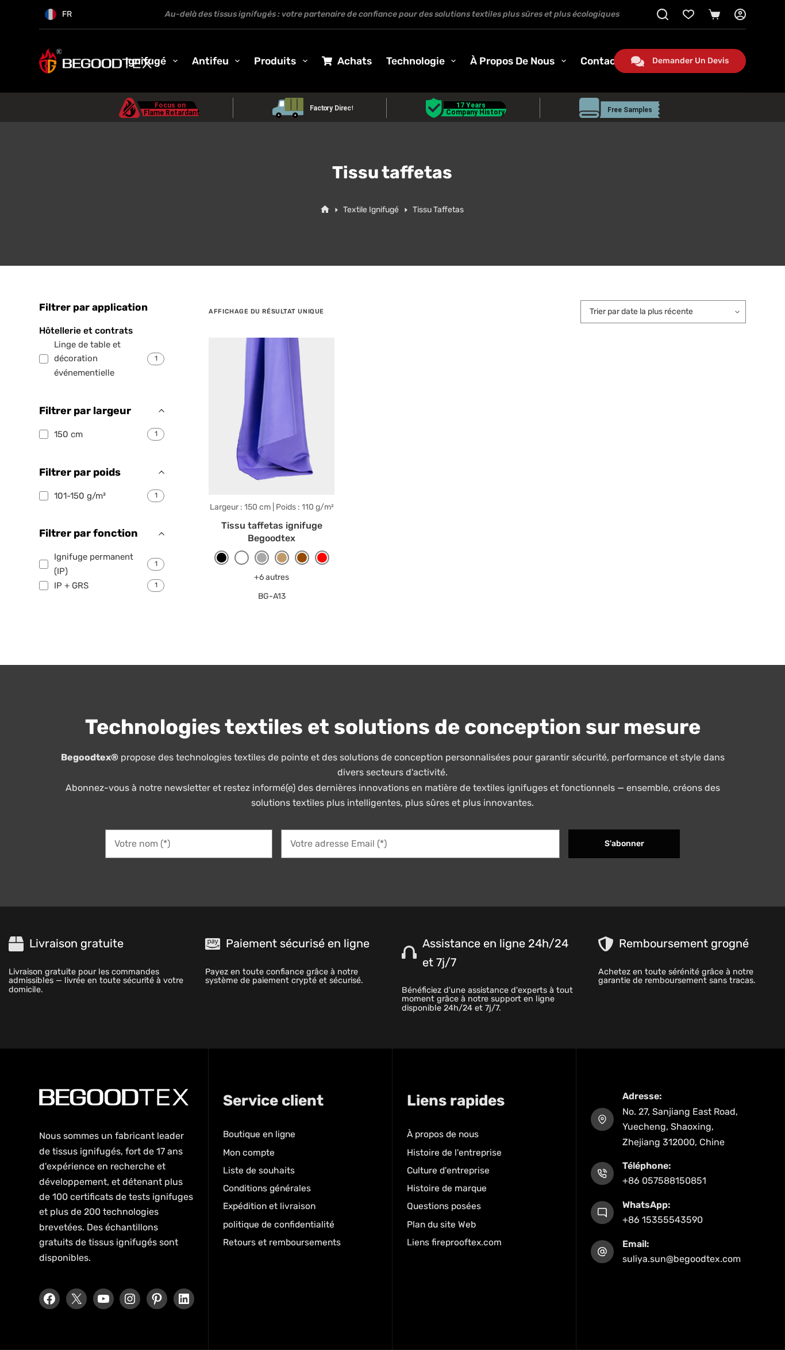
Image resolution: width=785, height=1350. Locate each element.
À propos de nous (512, 61)
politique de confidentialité (278, 1224)
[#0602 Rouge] (322, 557)
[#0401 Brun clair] (282, 557)
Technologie (415, 61)
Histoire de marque (447, 1188)
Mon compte (249, 1152)
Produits (275, 61)
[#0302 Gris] (262, 557)
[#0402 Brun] (302, 557)
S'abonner (624, 843)
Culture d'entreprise (448, 1170)
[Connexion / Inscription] (740, 14)
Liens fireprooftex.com (454, 1242)
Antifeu (210, 61)
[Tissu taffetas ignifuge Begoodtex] (271, 416)
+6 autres (271, 577)
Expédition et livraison (269, 1205)
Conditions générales (267, 1188)
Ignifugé (145, 61)
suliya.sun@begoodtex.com (681, 1258)
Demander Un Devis (690, 61)
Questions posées (444, 1205)
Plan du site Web (441, 1224)
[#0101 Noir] (221, 557)
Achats (354, 61)
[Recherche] (662, 14)
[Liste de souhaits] (688, 14)
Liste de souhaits (259, 1170)
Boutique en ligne (259, 1134)
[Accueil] (325, 209)
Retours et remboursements (282, 1242)
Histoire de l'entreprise (454, 1152)
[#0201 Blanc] (241, 557)
